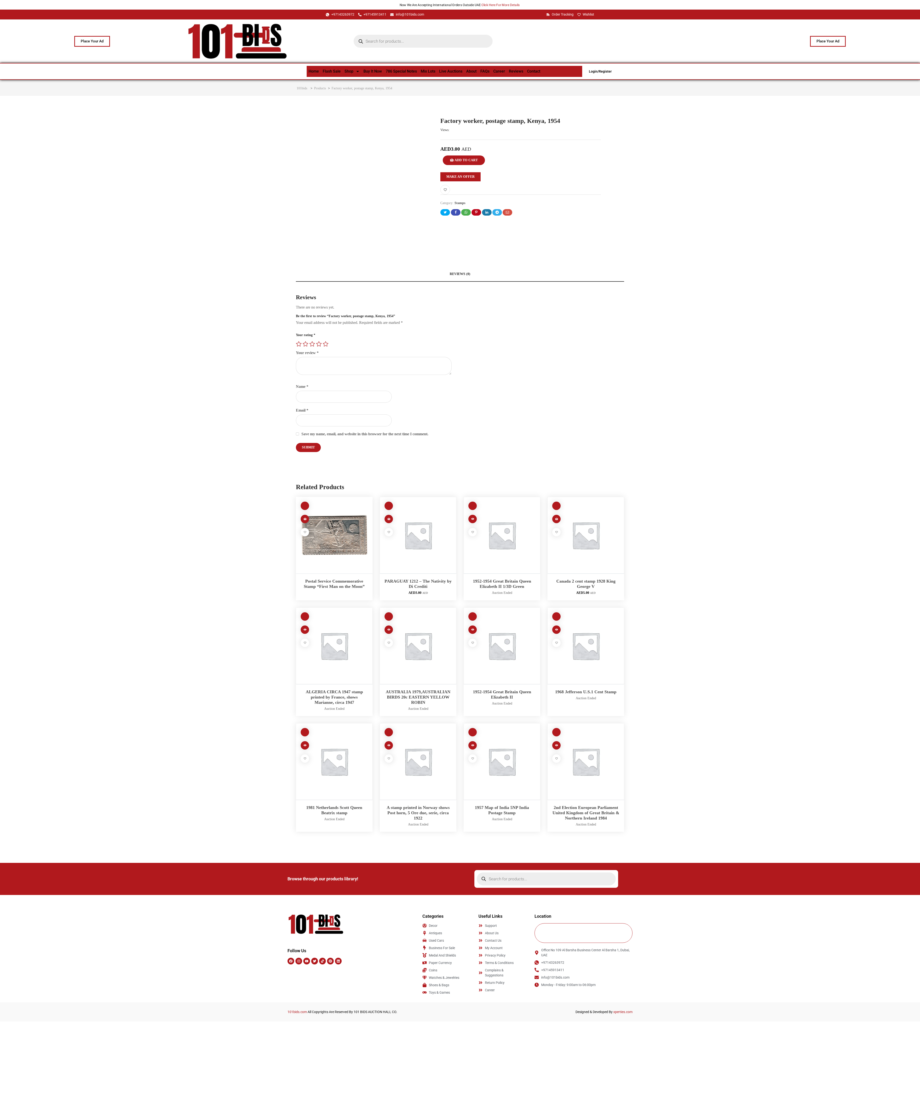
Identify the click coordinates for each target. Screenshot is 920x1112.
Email (302, 410)
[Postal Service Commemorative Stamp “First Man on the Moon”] (334, 535)
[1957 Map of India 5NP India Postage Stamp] (502, 761)
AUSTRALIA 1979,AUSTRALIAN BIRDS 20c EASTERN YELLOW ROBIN (418, 697)
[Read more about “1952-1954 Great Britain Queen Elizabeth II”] (472, 629)
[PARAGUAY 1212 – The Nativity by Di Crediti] (418, 535)
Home (314, 71)
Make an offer (460, 176)
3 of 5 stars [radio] (312, 344)
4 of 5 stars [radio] (319, 344)
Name (302, 386)
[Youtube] (306, 961)
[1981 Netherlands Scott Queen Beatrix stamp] (334, 761)
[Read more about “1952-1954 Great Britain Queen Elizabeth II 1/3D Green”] (472, 519)
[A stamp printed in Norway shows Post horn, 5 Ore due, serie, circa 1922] (418, 761)
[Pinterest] (330, 961)
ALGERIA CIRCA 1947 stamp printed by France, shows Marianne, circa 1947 (334, 697)
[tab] (460, 274)
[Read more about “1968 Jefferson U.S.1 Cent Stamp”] (556, 629)
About (471, 71)
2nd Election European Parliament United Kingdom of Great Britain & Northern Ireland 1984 (585, 812)
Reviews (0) (460, 274)
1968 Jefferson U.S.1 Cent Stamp (585, 691)
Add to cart (466, 160)
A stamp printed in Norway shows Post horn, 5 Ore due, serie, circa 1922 (418, 812)
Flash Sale (332, 71)
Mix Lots (428, 71)
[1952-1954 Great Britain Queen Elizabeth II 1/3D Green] (502, 535)
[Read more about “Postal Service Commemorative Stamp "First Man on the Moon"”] (305, 519)
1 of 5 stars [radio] (299, 344)
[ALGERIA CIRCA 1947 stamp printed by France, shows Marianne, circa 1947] (334, 646)
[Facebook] (291, 961)
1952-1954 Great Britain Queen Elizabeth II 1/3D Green (502, 584)
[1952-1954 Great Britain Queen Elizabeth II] (502, 646)
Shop (349, 71)
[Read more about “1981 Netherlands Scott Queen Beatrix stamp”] (305, 745)
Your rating (305, 335)
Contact (533, 71)
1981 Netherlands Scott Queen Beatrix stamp (334, 810)
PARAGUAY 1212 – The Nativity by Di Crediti (418, 584)
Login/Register (600, 71)
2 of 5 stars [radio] (305, 344)
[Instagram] (298, 961)
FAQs (484, 71)
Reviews (516, 71)
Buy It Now (372, 71)
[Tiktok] (322, 961)
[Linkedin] (338, 961)
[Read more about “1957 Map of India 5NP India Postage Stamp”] (472, 745)
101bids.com (297, 1012)
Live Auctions (450, 71)
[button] (389, 519)
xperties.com (622, 1012)
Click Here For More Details (502, 5)
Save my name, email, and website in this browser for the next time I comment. (364, 434)
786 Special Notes (401, 71)
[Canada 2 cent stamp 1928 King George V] (585, 535)
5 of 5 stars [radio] (325, 344)
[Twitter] (314, 961)
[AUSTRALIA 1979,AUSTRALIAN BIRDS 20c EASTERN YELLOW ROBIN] (418, 646)
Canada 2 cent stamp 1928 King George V (585, 584)
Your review (307, 353)
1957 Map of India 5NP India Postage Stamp (502, 810)
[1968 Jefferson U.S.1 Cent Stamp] (585, 646)
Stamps (459, 203)
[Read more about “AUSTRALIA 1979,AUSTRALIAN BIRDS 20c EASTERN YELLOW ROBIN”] (389, 629)
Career (499, 71)
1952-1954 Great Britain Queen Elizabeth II (502, 694)
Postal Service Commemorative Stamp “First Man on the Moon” (334, 584)
